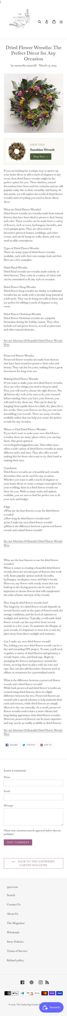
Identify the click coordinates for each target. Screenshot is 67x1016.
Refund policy (15, 960)
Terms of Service (17, 951)
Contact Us (13, 904)
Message (8, 805)
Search (11, 895)
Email (7, 791)
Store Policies (15, 941)
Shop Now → (41, 156)
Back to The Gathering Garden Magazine (36, 863)
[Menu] (61, 21)
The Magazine (16, 923)
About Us (12, 914)
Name (7, 777)
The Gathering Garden (27, 1004)
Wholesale (13, 932)
